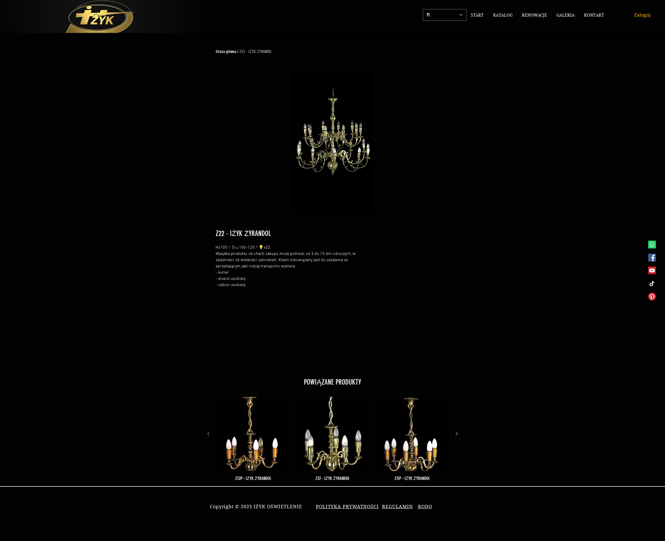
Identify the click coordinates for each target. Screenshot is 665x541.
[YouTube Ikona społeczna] (652, 270)
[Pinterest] (652, 296)
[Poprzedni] (208, 434)
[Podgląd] (253, 434)
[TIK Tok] (652, 283)
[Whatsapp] (652, 244)
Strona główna (226, 51)
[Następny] (457, 434)
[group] (332, 439)
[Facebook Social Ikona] (652, 257)
